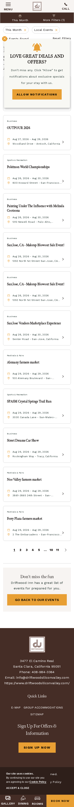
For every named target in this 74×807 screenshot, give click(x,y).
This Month (17, 30)
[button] (37, 599)
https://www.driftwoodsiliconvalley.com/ (37, 683)
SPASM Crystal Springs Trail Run (29, 402)
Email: (10, 677)
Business (12, 121)
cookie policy (37, 781)
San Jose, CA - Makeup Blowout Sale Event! (35, 245)
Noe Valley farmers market (24, 480)
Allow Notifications (37, 94)
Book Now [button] (60, 800)
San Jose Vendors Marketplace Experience (34, 323)
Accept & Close (17, 788)
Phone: (24, 672)
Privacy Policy (51, 782)
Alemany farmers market (23, 362)
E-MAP (16, 707)
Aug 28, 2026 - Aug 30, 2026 (31, 178)
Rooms (37, 803)
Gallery (8, 803)
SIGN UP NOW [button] (40, 749)
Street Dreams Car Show (23, 441)
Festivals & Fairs (15, 355)
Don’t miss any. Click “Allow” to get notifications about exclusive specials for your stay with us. (37, 77)
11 (57, 550)
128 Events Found (16, 38)
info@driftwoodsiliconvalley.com (42, 677)
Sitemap (37, 714)
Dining (23, 803)
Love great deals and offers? (37, 59)
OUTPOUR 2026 (18, 128)
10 (51, 550)
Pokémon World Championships (28, 167)
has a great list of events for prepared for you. (37, 585)
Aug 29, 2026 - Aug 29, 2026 (31, 373)
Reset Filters (62, 38)
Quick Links (37, 696)
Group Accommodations (43, 707)
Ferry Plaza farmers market (24, 519)
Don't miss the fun (37, 577)
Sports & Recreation (17, 160)
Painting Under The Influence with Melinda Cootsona (35, 208)
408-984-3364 (66, 6)
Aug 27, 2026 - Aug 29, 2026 (31, 139)
